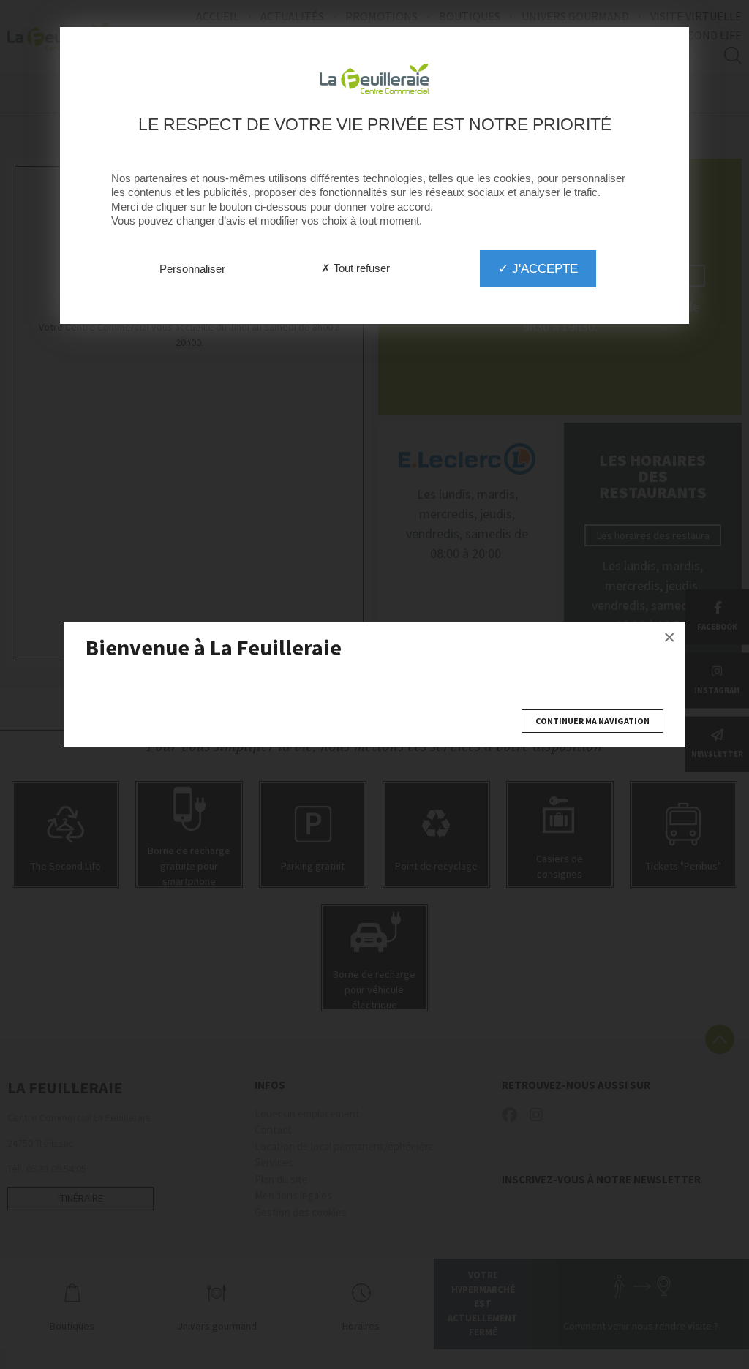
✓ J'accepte (538, 268)
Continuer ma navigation (592, 720)
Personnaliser (192, 269)
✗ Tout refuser (355, 268)
